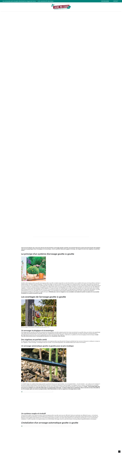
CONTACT (115, 1)
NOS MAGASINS (105, 1)
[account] (116, 6)
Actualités (77, 6)
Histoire (45, 6)
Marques (38, 6)
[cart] (118, 6)
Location (95, 6)
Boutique (30, 6)
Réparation (86, 6)
